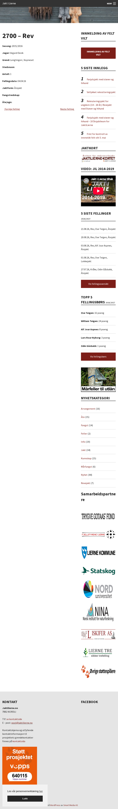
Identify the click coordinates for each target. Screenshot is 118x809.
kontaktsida (18, 741)
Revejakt (85, 483)
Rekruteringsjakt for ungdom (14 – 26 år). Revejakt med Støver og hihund (96, 105)
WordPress (55, 805)
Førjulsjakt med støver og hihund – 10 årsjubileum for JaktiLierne (97, 121)
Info (83, 441)
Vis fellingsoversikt (98, 283)
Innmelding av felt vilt (98, 53)
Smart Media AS (70, 805)
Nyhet (84, 474)
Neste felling (67, 109)
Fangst (84, 425)
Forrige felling (12, 109)
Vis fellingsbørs (98, 356)
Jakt (83, 450)
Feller (84, 433)
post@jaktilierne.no (22, 722)
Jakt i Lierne (9, 3)
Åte (83, 416)
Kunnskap (86, 458)
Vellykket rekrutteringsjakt (101, 92)
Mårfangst (86, 466)
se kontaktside (14, 719)
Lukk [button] (25, 798)
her (41, 791)
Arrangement (88, 408)
